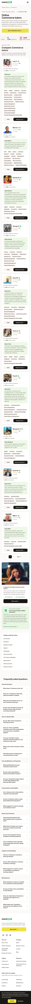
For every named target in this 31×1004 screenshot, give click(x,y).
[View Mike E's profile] (7, 517)
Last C (15, 61)
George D (16, 226)
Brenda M (16, 178)
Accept (12, 1001)
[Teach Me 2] (7, 2)
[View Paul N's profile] (7, 378)
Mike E (15, 516)
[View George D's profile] (7, 228)
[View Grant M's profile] (7, 472)
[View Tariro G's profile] (7, 333)
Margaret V (17, 429)
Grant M (15, 470)
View (8, 119)
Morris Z (16, 128)
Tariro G (15, 331)
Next (18, 556)
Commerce (14, 7)
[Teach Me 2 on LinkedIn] (6, 935)
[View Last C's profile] (7, 63)
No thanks (20, 1001)
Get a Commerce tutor (14, 30)
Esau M (15, 278)
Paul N (15, 376)
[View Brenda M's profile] (7, 179)
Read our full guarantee (10, 626)
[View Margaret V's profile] (7, 431)
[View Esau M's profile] (7, 280)
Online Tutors (5, 7)
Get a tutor (14, 601)
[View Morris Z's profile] (7, 129)
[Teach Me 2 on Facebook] (3, 935)
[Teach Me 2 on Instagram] (10, 935)
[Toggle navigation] (27, 2)
